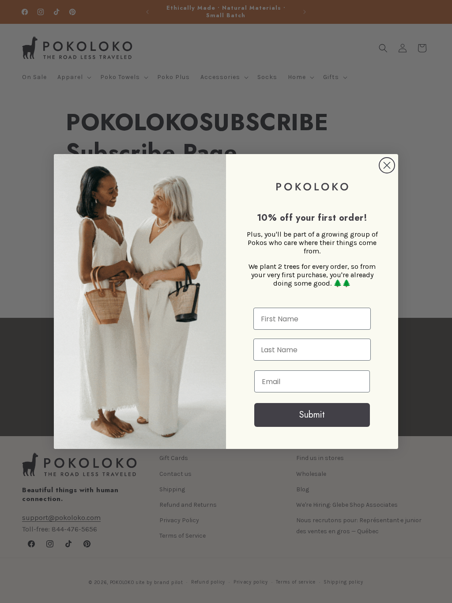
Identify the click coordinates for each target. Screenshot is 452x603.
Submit (312, 414)
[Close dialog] (387, 165)
